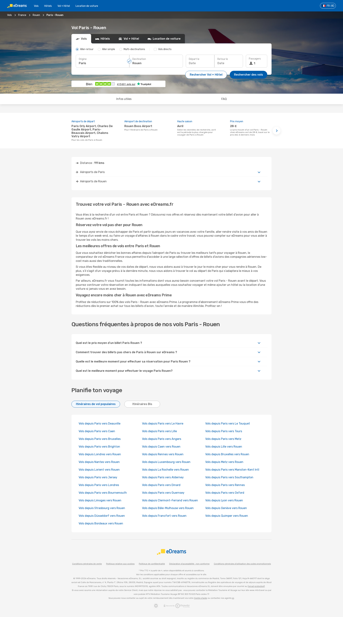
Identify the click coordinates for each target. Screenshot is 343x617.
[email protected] (256, 586)
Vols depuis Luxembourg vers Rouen (166, 462)
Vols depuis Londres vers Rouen (100, 454)
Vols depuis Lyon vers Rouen (224, 500)
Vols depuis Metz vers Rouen (224, 462)
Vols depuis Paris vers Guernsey (163, 492)
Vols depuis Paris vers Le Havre (162, 423)
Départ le (194, 59)
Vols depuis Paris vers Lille (159, 431)
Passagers (255, 58)
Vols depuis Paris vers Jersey (98, 477)
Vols (36, 6)
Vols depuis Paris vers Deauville (99, 423)
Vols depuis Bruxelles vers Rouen (227, 454)
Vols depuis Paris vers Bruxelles (100, 439)
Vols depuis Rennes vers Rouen (162, 454)
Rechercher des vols (248, 74)
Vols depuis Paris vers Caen (97, 431)
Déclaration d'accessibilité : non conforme (189, 564)
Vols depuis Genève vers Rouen (226, 508)
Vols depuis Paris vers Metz (223, 439)
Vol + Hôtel (64, 6)
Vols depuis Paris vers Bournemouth (103, 492)
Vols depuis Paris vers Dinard (161, 485)
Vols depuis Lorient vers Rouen (99, 469)
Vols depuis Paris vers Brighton (99, 446)
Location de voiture (87, 6)
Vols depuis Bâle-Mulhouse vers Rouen (168, 508)
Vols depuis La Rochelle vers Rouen (165, 469)
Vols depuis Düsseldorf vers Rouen (102, 515)
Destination (139, 59)
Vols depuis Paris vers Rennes (225, 485)
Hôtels (48, 6)
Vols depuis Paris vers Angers (161, 439)
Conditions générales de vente (87, 564)
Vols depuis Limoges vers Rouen (100, 500)
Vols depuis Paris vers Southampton (229, 477)
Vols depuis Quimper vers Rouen (226, 515)
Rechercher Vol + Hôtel (206, 74)
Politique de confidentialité (152, 564)
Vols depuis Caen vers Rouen (161, 446)
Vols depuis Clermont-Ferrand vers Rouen (170, 500)
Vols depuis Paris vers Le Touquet (227, 423)
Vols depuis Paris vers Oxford (224, 492)
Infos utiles (123, 99)
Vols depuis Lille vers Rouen (223, 446)
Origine (83, 59)
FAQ (224, 99)
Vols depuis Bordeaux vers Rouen (101, 523)
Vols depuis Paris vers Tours (223, 431)
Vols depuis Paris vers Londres (99, 485)
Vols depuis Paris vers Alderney (163, 477)
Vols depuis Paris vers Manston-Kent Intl (232, 469)
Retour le (222, 59)
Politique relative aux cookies (120, 564)
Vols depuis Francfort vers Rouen (164, 515)
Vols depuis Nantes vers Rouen (99, 462)
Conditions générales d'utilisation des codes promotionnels (242, 564)
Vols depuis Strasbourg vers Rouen (102, 508)
